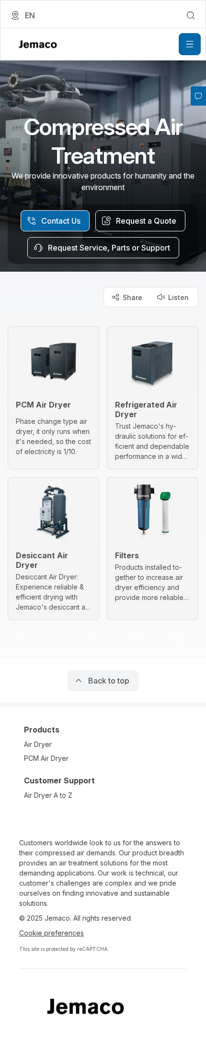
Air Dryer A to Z (48, 795)
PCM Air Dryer (46, 758)
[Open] (190, 44)
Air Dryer (38, 744)
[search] (191, 15)
